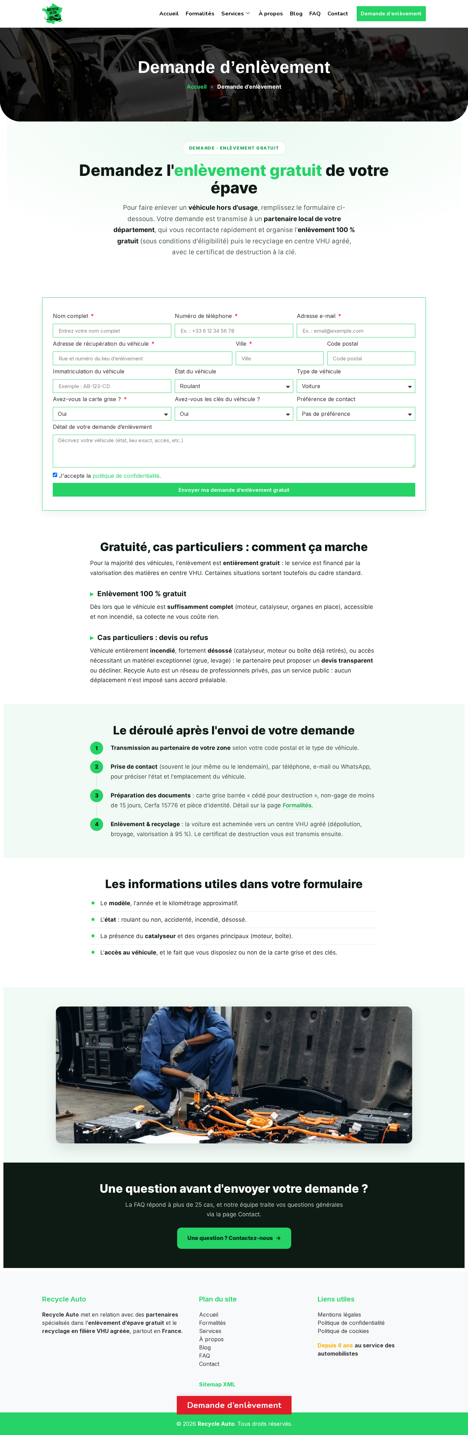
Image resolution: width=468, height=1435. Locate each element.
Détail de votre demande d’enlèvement (102, 427)
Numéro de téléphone (204, 316)
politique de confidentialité (126, 475)
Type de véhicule (319, 372)
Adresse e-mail (317, 316)
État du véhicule (195, 372)
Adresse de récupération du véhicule (101, 344)
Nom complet (71, 316)
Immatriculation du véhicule (88, 372)
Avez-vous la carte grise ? (88, 399)
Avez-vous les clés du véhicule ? (217, 399)
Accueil (169, 13)
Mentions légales (339, 1314)
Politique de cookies (343, 1331)
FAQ (315, 13)
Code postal (342, 344)
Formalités (200, 13)
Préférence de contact (326, 399)
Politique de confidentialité (351, 1322)
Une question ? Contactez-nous (230, 1237)
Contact (338, 13)
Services (232, 13)
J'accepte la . (110, 475)
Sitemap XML (217, 1384)
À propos (271, 13)
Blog (296, 13)
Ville (242, 344)
